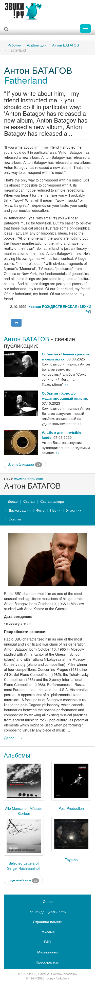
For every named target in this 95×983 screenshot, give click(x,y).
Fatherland (25, 79)
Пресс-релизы (47, 962)
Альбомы (17, 754)
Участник (73, 510)
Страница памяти (47, 921)
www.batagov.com (28, 478)
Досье (13, 501)
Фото (40, 510)
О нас (47, 901)
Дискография (20, 510)
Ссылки (15, 518)
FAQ (47, 941)
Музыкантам (47, 951)
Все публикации (24, 464)
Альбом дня (37, 45)
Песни (55, 510)
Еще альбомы (22, 880)
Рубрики (14, 45)
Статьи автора (52, 501)
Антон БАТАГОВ (65, 45)
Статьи (29, 501)
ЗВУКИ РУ (85, 309)
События (50, 353)
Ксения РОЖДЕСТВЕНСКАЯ (53, 306)
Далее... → (13, 737)
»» (66, 384)
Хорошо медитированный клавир (64, 396)
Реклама (48, 931)
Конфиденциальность (47, 911)
